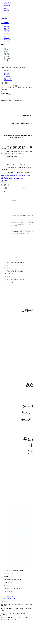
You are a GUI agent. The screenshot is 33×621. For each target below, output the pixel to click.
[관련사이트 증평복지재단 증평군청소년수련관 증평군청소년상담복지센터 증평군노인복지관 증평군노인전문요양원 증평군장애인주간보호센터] (8, 601)
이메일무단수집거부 (9, 598)
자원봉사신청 (8, 80)
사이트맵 (6, 10)
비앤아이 (13, 619)
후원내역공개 (8, 76)
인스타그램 (7, 39)
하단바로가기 (8, 5)
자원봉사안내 (8, 78)
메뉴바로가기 (8, 2)
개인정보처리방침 (9, 596)
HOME (5, 22)
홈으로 (6, 8)
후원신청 (6, 75)
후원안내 (6, 73)
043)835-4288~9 (8, 613)
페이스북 (6, 38)
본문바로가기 (8, 3)
